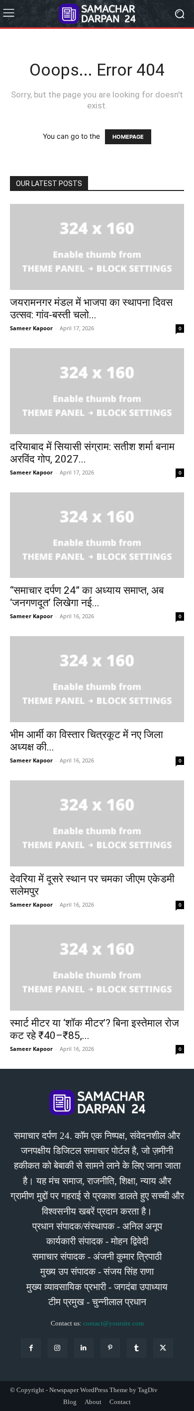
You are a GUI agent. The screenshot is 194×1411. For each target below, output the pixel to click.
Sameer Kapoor (31, 328)
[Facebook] (30, 1348)
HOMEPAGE (128, 136)
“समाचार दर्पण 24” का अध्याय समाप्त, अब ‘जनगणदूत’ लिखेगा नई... (87, 596)
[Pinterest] (110, 1348)
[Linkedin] (84, 1348)
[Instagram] (57, 1348)
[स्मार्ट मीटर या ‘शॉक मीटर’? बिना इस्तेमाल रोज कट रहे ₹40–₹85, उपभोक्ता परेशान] (97, 968)
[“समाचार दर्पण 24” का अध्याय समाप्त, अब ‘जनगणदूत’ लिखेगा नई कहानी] (97, 535)
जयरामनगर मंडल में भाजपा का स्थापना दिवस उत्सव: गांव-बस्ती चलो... (91, 308)
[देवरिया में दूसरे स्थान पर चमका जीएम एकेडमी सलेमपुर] (97, 823)
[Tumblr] (136, 1348)
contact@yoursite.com (113, 1323)
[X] (163, 1348)
